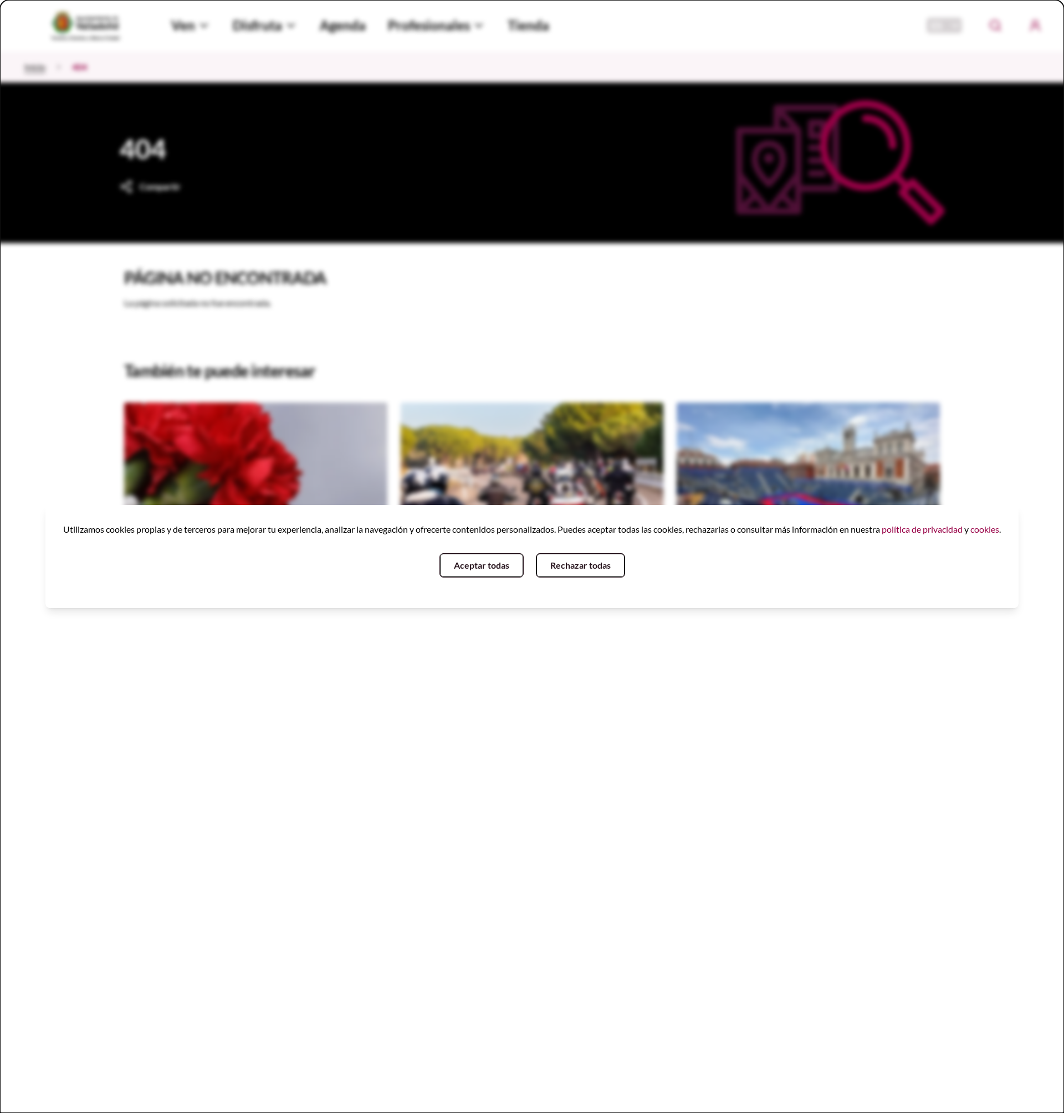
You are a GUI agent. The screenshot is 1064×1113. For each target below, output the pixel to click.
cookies (984, 529)
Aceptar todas (481, 565)
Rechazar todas (580, 565)
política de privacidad (922, 529)
